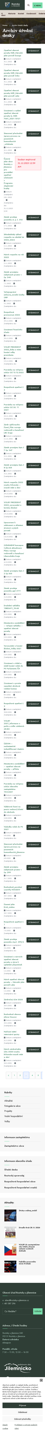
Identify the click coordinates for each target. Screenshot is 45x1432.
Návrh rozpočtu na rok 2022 (14, 256)
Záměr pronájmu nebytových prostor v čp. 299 (13, 869)
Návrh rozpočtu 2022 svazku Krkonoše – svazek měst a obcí (13, 485)
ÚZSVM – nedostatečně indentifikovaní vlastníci (14, 746)
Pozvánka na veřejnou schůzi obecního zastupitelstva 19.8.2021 (13, 787)
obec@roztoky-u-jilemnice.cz (17, 1300)
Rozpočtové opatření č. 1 (14, 923)
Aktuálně (8, 1100)
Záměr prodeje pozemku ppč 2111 (12, 589)
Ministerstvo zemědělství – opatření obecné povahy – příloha (14, 766)
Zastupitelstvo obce (14, 1145)
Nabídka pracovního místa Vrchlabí (27, 1262)
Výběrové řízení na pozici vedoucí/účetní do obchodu (13, 809)
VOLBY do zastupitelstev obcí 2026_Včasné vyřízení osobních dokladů (29, 1247)
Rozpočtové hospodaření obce (19, 1181)
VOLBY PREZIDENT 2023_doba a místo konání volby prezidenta (12, 351)
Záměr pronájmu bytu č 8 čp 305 (14, 466)
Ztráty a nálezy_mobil (28, 1210)
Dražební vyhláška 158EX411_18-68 (12, 607)
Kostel (21, 13)
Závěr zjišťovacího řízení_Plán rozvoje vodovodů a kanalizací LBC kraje (14, 428)
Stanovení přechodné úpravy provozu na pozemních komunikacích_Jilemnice (14, 848)
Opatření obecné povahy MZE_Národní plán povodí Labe (13, 93)
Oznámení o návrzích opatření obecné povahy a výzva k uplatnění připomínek (13, 960)
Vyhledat (37, 1311)
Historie (12, 13)
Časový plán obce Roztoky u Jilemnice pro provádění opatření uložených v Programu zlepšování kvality (8, 173)
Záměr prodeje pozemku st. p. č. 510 (13, 218)
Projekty (8, 1111)
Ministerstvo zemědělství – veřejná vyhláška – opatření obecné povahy (14, 627)
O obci (3, 14)
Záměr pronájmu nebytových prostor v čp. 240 (13, 275)
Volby (7, 1121)
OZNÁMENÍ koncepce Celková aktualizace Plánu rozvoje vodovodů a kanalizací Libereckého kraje (14, 550)
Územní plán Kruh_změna (9, 905)
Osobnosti (31, 13)
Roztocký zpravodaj (14, 1175)
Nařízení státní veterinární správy (11, 1033)
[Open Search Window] (28, 5)
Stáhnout (33, 51)
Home (4, 25)
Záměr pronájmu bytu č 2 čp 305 (14, 572)
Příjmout (22, 1405)
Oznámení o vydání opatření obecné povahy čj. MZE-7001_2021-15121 (12, 114)
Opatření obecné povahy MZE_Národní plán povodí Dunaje (13, 53)
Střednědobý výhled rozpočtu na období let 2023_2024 (14, 237)
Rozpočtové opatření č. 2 (14, 705)
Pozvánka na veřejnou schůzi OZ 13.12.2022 (14, 371)
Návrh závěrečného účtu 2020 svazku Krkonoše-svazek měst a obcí (13, 1053)
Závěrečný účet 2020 (13, 999)
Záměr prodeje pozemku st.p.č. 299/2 (14, 940)
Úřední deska (11, 1169)
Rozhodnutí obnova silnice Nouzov (12, 1015)
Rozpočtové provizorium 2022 (12, 313)
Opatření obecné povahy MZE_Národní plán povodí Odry (13, 73)
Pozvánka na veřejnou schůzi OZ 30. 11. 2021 (13, 407)
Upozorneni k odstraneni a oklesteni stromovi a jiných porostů (13, 526)
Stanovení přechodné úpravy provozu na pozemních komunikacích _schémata (13, 138)
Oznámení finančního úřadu (13, 331)
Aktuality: (9, 1202)
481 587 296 (9, 1303)
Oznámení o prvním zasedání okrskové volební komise (12, 686)
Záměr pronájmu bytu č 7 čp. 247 (14, 449)
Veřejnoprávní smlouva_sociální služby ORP (14, 295)
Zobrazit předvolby (22, 1419)
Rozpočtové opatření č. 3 (14, 388)
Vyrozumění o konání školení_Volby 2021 (13, 647)
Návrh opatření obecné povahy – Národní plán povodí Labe (14, 982)
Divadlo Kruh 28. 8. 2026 (29, 1227)
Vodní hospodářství (13, 1116)
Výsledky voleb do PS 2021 (13, 828)
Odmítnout (22, 1412)
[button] (41, 1380)
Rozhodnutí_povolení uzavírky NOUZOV (13, 888)
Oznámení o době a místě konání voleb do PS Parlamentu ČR (13, 666)
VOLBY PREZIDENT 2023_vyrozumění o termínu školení (12, 505)
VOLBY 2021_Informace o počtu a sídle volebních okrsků (14, 724)
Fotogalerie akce (12, 1106)
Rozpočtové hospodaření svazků (20, 1187)
